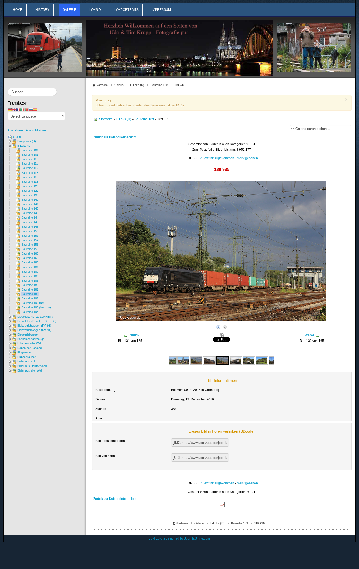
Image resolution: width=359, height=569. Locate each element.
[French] (18, 109)
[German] (10, 109)
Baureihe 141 (30, 204)
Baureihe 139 (30, 195)
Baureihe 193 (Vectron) (36, 307)
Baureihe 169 (30, 258)
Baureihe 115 (30, 177)
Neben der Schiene (29, 347)
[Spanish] (35, 109)
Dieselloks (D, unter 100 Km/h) (37, 321)
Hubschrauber (26, 356)
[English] (14, 109)
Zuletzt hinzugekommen (217, 158)
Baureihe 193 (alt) (33, 302)
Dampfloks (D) (26, 141)
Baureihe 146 (30, 226)
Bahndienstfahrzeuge (30, 339)
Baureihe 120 (30, 186)
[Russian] (31, 109)
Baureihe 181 (30, 267)
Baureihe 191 (30, 298)
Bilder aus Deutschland (32, 366)
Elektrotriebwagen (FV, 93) (34, 325)
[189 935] (196, 360)
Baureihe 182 (30, 271)
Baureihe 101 (30, 150)
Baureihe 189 (159, 85)
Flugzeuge (24, 352)
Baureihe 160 (30, 253)
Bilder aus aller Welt (29, 370)
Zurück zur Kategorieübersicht (114, 137)
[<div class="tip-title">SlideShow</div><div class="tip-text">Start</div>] (218, 326)
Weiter (309, 335)
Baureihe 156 (30, 249)
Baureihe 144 (30, 217)
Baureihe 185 (30, 280)
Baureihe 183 (30, 276)
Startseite (102, 85)
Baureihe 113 (30, 172)
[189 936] (249, 360)
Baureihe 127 (30, 190)
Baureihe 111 (30, 163)
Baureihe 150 (30, 231)
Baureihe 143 (30, 213)
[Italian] (22, 109)
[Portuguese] (26, 109)
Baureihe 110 (30, 159)
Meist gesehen (247, 158)
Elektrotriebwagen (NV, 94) (34, 330)
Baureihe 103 (30, 154)
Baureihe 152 (30, 240)
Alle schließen (36, 130)
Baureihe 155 (30, 244)
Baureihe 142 (30, 208)
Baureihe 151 (30, 235)
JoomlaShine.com (197, 538)
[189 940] (262, 360)
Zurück (134, 335)
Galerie (119, 85)
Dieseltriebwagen (28, 334)
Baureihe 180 (30, 262)
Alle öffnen (16, 130)
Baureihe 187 (30, 289)
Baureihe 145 (30, 222)
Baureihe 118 (30, 181)
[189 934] (183, 360)
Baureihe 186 (30, 285)
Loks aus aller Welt (29, 343)
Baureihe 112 (30, 168)
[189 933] (170, 360)
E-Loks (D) (137, 85)
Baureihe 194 (30, 311)
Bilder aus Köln (26, 361)
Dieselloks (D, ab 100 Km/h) (35, 316)
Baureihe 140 (30, 199)
